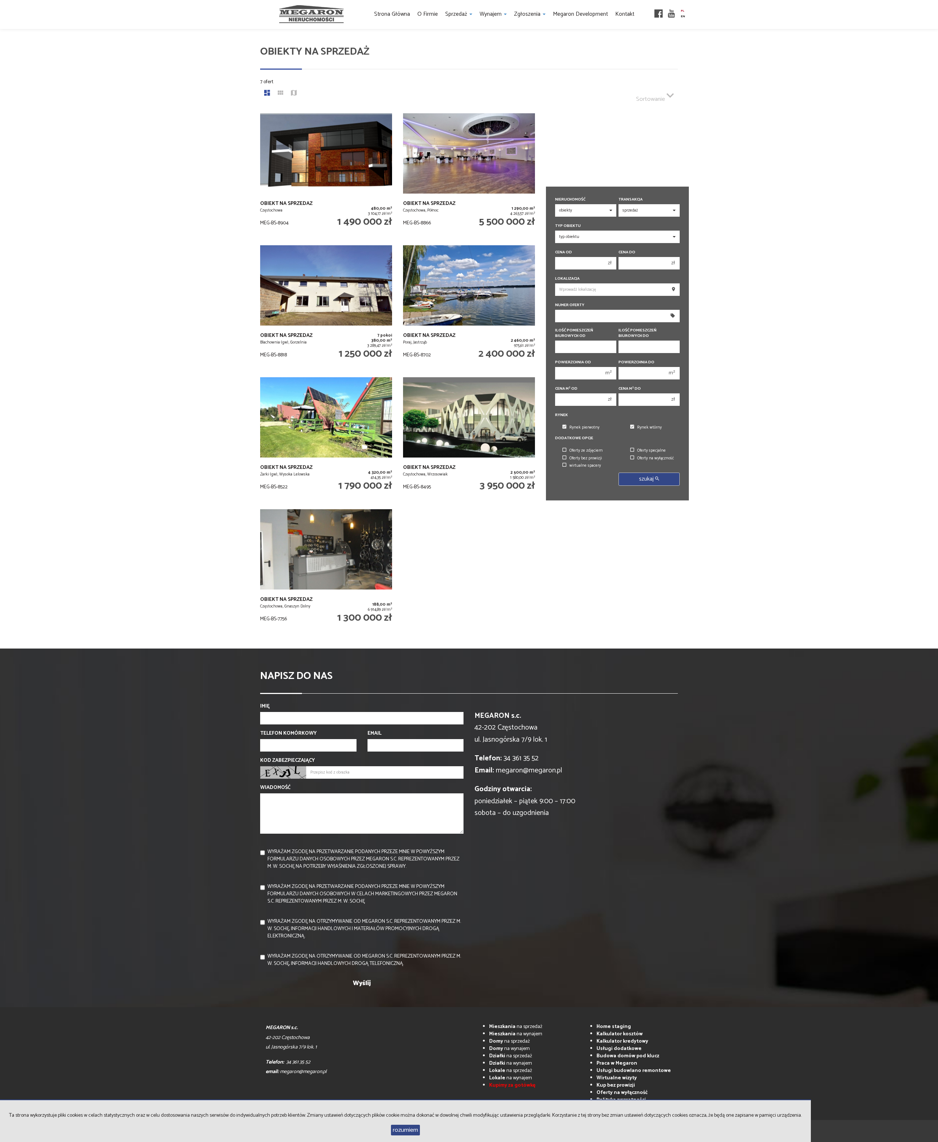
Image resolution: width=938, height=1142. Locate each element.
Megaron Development (580, 14)
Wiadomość (275, 788)
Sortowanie (651, 99)
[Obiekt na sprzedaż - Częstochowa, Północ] (469, 175)
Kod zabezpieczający (287, 760)
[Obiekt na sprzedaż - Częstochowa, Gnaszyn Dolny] (326, 571)
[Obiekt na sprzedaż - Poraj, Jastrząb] (469, 307)
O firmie (427, 14)
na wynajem (515, 1034)
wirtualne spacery (585, 465)
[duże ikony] (267, 94)
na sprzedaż (515, 1026)
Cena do (626, 252)
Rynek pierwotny (584, 427)
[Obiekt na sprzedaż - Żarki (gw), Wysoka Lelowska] (326, 439)
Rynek (561, 415)
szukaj (647, 479)
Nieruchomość (570, 199)
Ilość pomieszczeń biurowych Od (574, 333)
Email (374, 733)
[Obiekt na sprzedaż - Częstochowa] (326, 175)
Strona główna (392, 14)
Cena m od (566, 389)
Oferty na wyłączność (655, 458)
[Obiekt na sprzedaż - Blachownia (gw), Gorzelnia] (326, 307)
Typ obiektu (568, 226)
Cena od (563, 252)
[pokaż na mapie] (294, 94)
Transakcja (630, 199)
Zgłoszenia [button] (528, 14)
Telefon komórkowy (288, 733)
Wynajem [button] (491, 14)
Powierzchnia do (636, 362)
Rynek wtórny (649, 427)
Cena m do (629, 389)
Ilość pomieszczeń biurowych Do (637, 333)
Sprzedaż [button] (457, 14)
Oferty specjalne (651, 450)
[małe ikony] (280, 94)
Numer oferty (569, 305)
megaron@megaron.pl (529, 770)
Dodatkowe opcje (574, 438)
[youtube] (671, 14)
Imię (265, 706)
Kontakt (624, 14)
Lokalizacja (567, 279)
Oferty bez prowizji (585, 458)
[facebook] (658, 14)
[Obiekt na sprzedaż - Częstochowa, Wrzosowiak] (469, 439)
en (683, 16)
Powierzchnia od (573, 362)
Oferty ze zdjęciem (586, 450)
